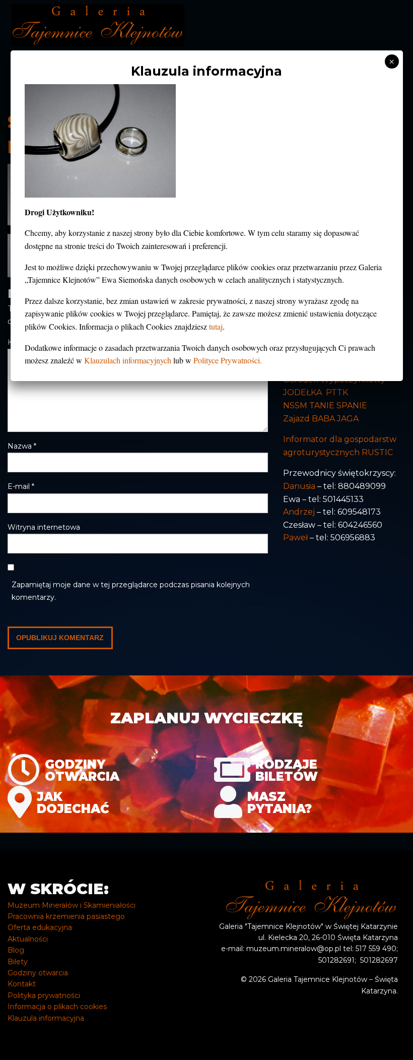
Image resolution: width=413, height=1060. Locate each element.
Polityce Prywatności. (227, 360)
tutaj (216, 326)
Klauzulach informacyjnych (127, 360)
